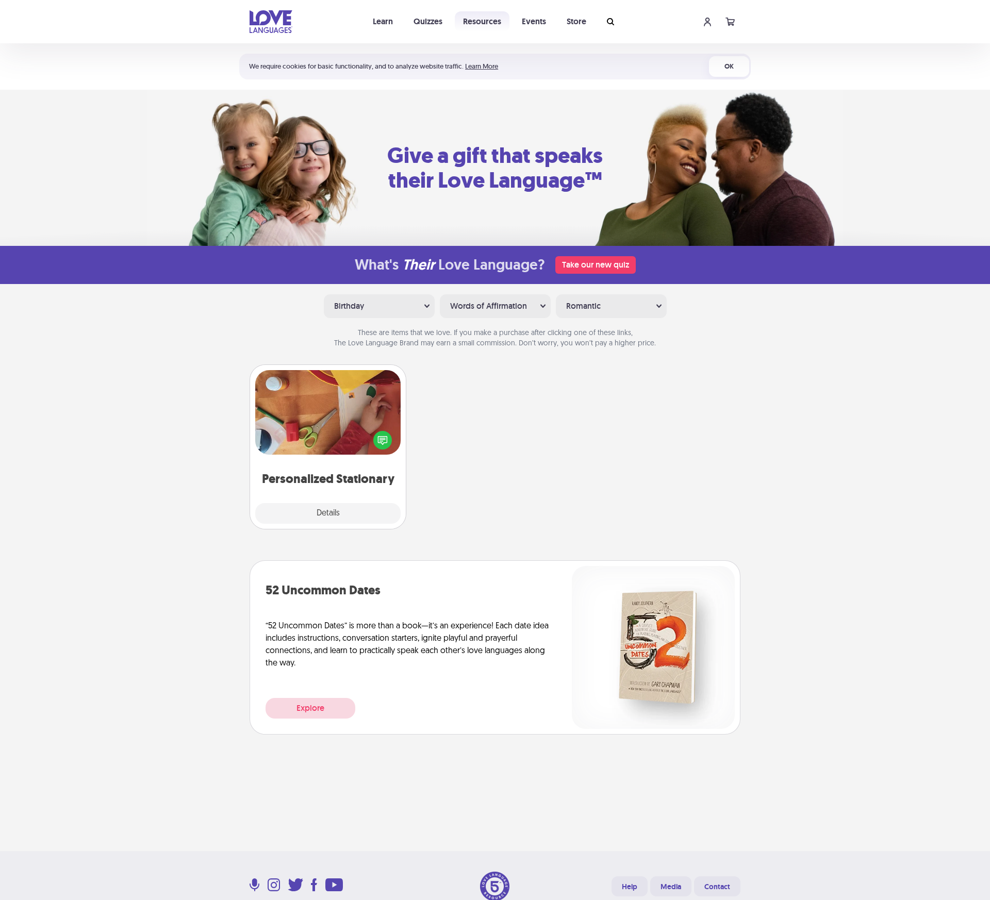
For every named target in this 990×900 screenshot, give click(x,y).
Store (576, 21)
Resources (482, 21)
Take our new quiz (595, 264)
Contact (717, 886)
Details (328, 513)
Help (629, 886)
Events (534, 21)
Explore (310, 708)
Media (671, 886)
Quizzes (428, 21)
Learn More (481, 66)
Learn (383, 21)
